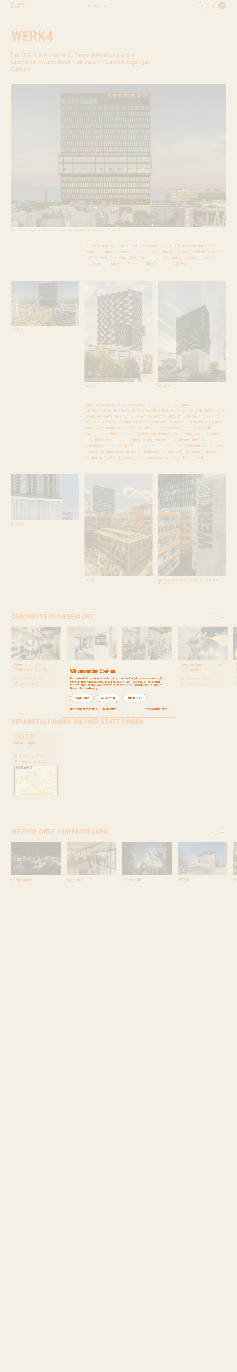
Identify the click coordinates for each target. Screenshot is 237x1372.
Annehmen (82, 698)
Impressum (109, 709)
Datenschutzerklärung (83, 709)
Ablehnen (108, 698)
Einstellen (134, 698)
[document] (118, 689)
